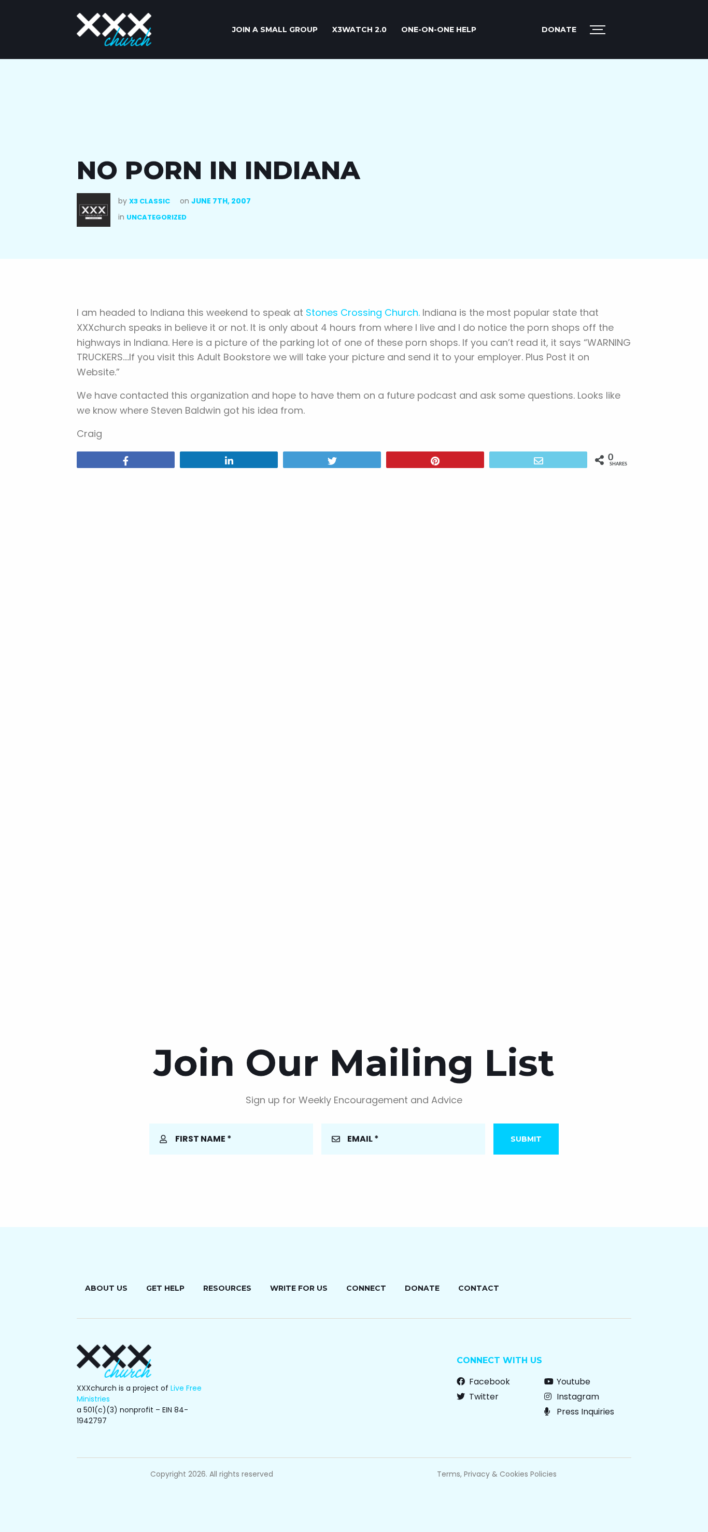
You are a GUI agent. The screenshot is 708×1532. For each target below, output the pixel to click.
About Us (106, 1288)
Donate (559, 29)
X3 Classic (149, 201)
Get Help (165, 1288)
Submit (526, 1139)
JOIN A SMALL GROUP (275, 29)
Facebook (488, 1381)
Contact (478, 1288)
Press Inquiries (584, 1411)
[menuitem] (275, 29)
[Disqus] (354, 608)
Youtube (572, 1381)
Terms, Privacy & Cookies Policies (497, 1474)
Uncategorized (156, 217)
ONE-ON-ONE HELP (438, 29)
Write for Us (299, 1288)
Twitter (483, 1396)
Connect (366, 1288)
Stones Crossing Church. (363, 312)
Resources (227, 1288)
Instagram (577, 1396)
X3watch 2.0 (359, 29)
